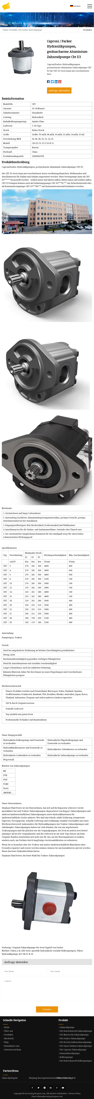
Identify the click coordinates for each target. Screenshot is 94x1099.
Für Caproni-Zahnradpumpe (73, 1049)
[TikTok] (56, 1087)
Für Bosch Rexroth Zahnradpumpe (76, 1031)
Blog (6, 1042)
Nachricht (9, 1038)
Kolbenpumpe (66, 1057)
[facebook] (32, 1087)
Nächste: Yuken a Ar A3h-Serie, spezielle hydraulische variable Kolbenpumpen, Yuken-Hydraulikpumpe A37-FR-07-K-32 (42, 952)
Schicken (47, 1009)
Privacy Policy (74, 1093)
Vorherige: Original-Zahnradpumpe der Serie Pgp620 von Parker (32, 947)
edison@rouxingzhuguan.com (50, 1096)
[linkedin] (50, 1087)
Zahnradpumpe (67, 1027)
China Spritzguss (10, 1078)
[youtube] (62, 1087)
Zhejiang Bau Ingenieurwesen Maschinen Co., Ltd (52, 1078)
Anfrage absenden (59, 90)
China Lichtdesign (64, 1078)
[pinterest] (44, 1087)
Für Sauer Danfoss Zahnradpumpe (76, 1046)
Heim (5, 30)
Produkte (13, 30)
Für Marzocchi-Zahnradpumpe (74, 1034)
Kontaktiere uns (11, 1046)
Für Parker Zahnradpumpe (30, 30)
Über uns (8, 1031)
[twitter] (38, 1087)
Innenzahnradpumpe (70, 1053)
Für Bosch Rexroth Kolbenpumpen (76, 1060)
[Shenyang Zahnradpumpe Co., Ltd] (6, 6)
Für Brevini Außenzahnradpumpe (76, 1042)
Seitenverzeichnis (12, 1049)
